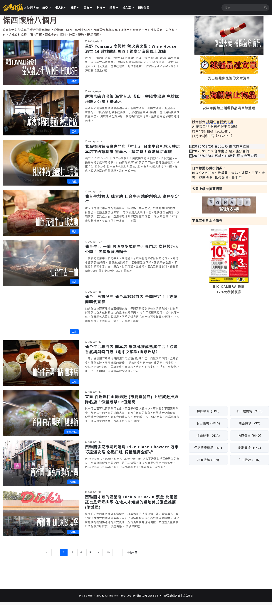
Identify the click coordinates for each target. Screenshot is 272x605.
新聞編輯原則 (172, 595)
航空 (45, 7)
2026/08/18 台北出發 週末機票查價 (221, 151)
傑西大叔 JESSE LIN (149, 595)
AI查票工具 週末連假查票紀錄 (215, 126)
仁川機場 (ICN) (250, 460)
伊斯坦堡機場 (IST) (208, 448)
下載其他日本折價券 (207, 221)
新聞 (112, 7)
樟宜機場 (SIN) (208, 460)
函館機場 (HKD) (249, 435)
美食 (87, 7)
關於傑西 (144, 7)
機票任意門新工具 (220, 122)
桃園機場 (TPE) (208, 411)
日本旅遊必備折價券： (209, 168)
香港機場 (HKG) (249, 448)
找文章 (126, 7)
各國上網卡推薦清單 (207, 189)
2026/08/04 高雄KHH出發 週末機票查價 (225, 156)
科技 (100, 7)
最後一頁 (132, 552)
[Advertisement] (229, 325)
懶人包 (59, 7)
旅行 (74, 7)
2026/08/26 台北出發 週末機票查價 (221, 146)
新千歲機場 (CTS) (249, 411)
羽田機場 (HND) (208, 423)
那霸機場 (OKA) (208, 435)
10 (108, 552)
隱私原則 (188, 595)
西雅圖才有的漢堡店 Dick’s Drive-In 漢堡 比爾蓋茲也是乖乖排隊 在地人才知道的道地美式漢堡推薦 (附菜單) (131, 502)
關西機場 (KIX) (250, 423)
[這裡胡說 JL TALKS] (21, 7)
